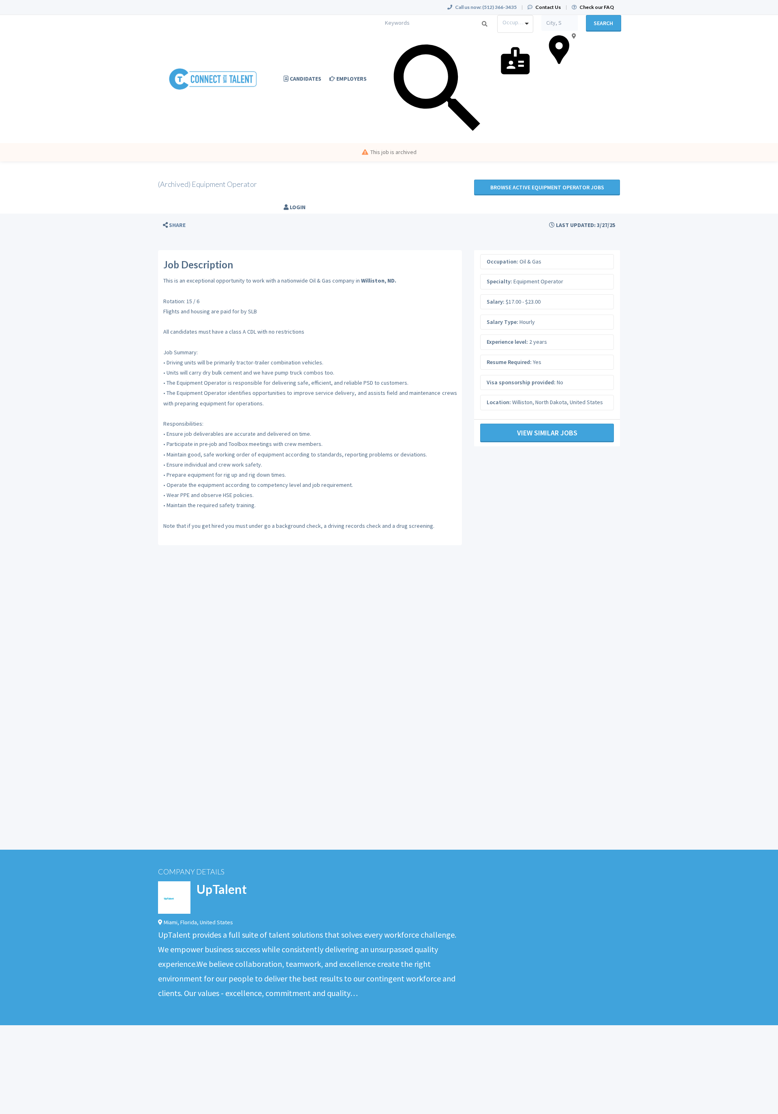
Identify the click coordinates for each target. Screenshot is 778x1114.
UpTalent (222, 889)
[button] (174, 225)
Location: (499, 402)
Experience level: (507, 341)
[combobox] (515, 24)
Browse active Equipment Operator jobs (547, 187)
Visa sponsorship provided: (521, 382)
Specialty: (499, 281)
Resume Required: (509, 362)
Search (603, 23)
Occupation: (502, 261)
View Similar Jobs (547, 432)
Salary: (495, 301)
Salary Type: (502, 322)
